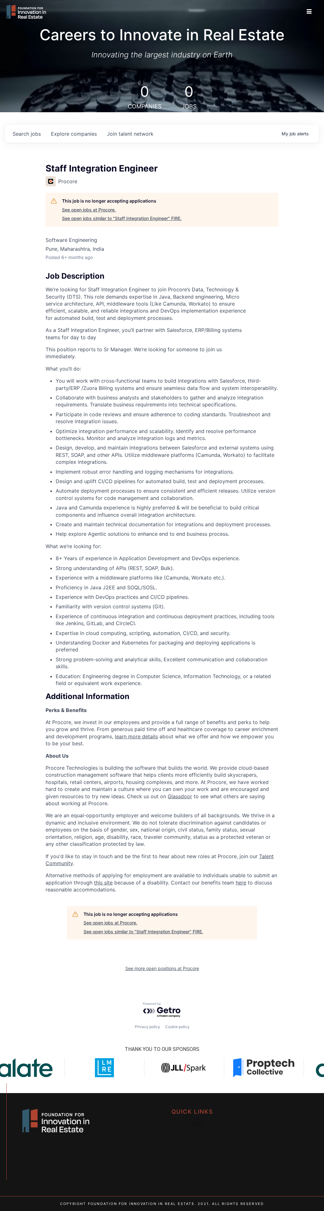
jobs (27, 134)
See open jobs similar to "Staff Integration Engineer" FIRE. (122, 218)
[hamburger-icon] (309, 11)
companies (74, 134)
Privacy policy (147, 1026)
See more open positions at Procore (162, 968)
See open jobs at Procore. (89, 209)
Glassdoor (180, 796)
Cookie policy (177, 1026)
